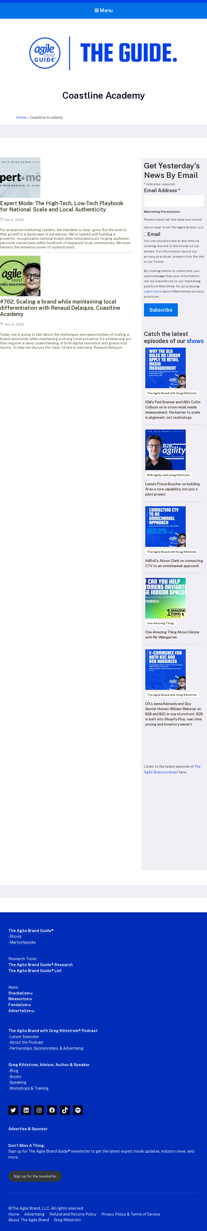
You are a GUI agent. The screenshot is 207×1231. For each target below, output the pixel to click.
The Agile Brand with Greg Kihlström (172, 393)
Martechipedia (23, 942)
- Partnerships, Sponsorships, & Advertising (45, 1048)
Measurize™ (20, 998)
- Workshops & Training (28, 1088)
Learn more (153, 291)
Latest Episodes (24, 1036)
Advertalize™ (21, 1010)
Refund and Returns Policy (72, 1214)
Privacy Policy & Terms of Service (130, 1214)
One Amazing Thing (160, 623)
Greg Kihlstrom (23, 1064)
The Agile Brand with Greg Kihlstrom (43, 1030)
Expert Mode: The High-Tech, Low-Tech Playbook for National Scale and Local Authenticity (61, 206)
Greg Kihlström (67, 1219)
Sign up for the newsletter (35, 1176)
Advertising (34, 1214)
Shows (16, 936)
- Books (14, 1076)
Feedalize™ (19, 1004)
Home (21, 117)
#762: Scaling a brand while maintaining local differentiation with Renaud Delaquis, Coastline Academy (60, 307)
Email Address (162, 190)
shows (195, 340)
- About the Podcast (26, 1042)
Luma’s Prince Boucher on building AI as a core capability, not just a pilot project (172, 489)
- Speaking (17, 1082)
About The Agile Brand (28, 1219)
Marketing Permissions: (162, 212)
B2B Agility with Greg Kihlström (168, 475)
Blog (14, 1070)
